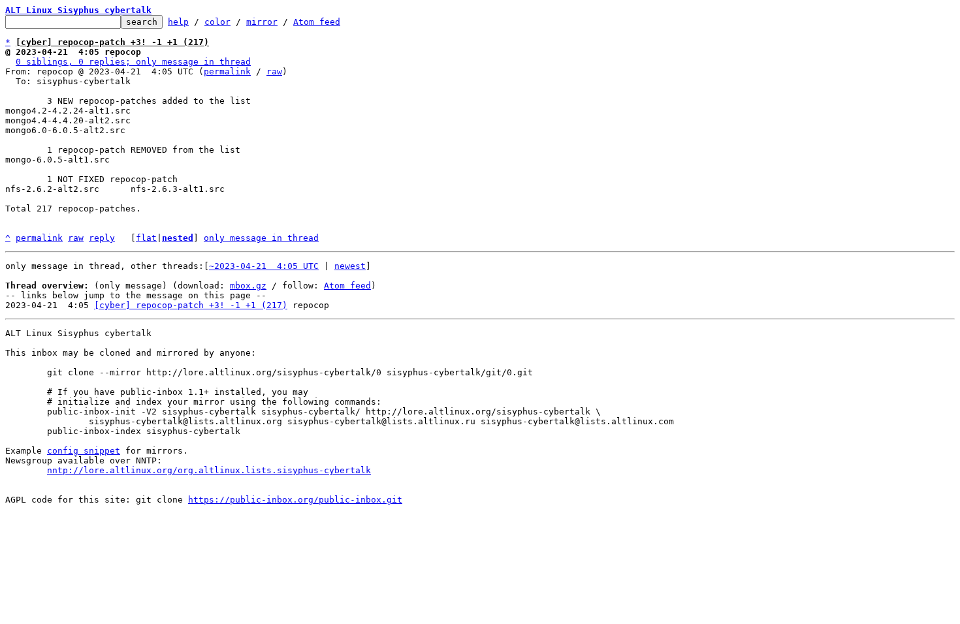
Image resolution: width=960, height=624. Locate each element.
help (178, 22)
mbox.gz (248, 285)
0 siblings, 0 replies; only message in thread (133, 62)
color (217, 22)
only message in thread (261, 238)
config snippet (83, 451)
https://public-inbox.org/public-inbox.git (295, 500)
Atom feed (316, 22)
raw (274, 71)
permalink (227, 71)
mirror (262, 22)
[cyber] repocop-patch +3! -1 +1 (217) (190, 305)
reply (102, 238)
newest (350, 266)
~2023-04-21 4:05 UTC (264, 266)
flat (146, 238)
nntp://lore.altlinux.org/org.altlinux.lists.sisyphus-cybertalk (209, 470)
